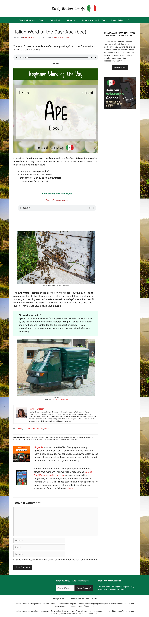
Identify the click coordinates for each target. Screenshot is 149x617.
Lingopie (38, 447)
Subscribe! (55, 20)
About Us (71, 20)
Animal (19, 429)
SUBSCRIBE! (120, 67)
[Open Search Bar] (129, 20)
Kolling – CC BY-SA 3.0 (60, 399)
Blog (41, 20)
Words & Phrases (26, 20)
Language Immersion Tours (94, 20)
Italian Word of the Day (33, 429)
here (70, 488)
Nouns (47, 429)
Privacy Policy (117, 20)
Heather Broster (30, 37)
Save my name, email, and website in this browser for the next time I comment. (57, 559)
